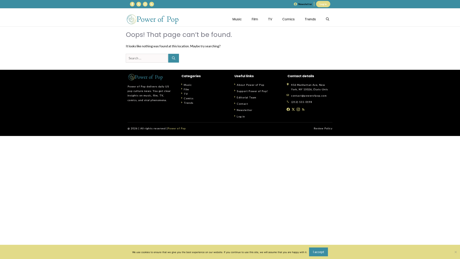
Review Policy (323, 128)
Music (237, 19)
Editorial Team (246, 97)
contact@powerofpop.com (309, 95)
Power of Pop (177, 128)
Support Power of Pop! (252, 91)
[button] (327, 19)
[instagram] (298, 109)
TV (270, 19)
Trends (310, 19)
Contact (242, 103)
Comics (288, 19)
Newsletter (305, 4)
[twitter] (293, 109)
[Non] (455, 252)
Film (255, 19)
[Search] (173, 58)
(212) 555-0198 (301, 101)
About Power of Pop (250, 84)
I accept (318, 252)
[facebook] (288, 109)
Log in (323, 4)
